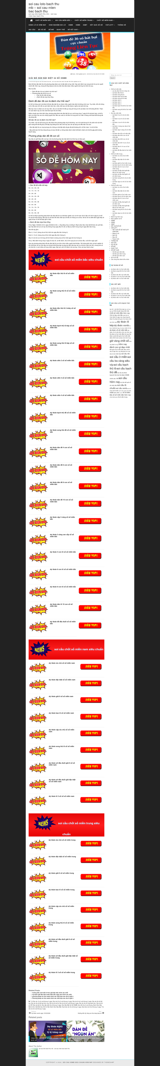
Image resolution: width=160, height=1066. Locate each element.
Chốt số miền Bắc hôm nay (120, 313)
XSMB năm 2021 (115, 392)
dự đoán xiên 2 (116, 100)
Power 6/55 (115, 239)
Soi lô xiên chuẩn (122, 390)
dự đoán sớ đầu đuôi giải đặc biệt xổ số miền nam (121, 206)
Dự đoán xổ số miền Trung (125, 338)
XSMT (85, 25)
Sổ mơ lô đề (114, 257)
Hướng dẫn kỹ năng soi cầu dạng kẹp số (90, 1012)
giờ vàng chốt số (119, 340)
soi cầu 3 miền (118, 357)
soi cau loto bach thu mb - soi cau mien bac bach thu (51, 81)
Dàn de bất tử (37, 1005)
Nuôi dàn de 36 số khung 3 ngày (91, 1007)
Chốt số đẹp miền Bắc (116, 315)
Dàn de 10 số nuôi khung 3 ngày (42, 1001)
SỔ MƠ (51, 29)
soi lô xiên (115, 391)
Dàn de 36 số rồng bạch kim (87, 1003)
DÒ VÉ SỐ (42, 29)
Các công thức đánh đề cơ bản (120, 259)
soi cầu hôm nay (118, 380)
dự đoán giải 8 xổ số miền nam (121, 194)
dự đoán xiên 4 (116, 104)
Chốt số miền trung (84, 20)
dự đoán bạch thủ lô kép (119, 96)
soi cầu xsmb (121, 388)
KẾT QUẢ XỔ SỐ (96, 25)
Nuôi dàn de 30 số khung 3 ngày (71, 1007)
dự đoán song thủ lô (118, 94)
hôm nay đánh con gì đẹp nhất (120, 346)
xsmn (121, 392)
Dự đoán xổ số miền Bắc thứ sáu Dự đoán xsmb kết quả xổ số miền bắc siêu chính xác (120, 336)
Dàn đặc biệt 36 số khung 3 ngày (51, 1005)
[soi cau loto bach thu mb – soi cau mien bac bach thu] (31, 20)
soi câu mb (125, 353)
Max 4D (114, 237)
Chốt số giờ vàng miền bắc (121, 311)
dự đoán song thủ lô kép (119, 98)
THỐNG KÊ (122, 25)
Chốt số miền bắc (43, 20)
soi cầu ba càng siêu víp (120, 360)
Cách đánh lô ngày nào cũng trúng (119, 317)
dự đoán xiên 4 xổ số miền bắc (120, 278)
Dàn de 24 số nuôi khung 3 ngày (81, 1001)
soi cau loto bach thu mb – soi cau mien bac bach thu (44, 7)
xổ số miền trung (122, 397)
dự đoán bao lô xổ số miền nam (121, 196)
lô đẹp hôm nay (116, 351)
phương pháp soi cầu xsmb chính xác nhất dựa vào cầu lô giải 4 (52, 996)
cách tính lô (126, 315)
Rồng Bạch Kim (124, 351)
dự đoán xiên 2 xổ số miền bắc (120, 269)
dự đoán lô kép (119, 323)
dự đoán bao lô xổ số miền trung (122, 165)
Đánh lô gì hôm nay (37, 25)
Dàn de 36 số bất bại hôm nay (40, 1003)
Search (112, 78)
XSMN (78, 25)
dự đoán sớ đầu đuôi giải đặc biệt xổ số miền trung (121, 171)
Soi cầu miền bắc (63, 20)
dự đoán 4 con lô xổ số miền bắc (120, 276)
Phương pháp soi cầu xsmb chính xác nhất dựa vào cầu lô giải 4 (52, 998)
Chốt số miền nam (105, 20)
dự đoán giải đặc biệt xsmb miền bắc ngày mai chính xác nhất (52, 994)
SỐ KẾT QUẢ (73, 29)
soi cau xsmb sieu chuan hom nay (77, 1062)
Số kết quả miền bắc (118, 252)
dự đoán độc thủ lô (118, 93)
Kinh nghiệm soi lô (57, 25)
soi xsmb (129, 390)
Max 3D (114, 235)
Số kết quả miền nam (118, 256)
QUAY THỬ (61, 29)
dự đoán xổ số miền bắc (119, 330)
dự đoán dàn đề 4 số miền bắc (121, 133)
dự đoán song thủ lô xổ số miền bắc (62, 292)
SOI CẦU (32, 29)
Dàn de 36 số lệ (54, 1003)
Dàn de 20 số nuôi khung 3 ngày (62, 1001)
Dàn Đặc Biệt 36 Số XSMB (69, 1005)
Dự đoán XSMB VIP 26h (125, 328)
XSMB (71, 25)
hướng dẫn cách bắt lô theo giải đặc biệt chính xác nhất (50, 993)
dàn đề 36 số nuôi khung (85, 1005)
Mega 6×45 (115, 233)
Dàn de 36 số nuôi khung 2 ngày (68, 1003)
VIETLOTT (110, 25)
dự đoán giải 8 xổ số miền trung (121, 163)
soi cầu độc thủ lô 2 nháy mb (120, 91)
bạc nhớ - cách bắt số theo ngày (117, 309)
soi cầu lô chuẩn (118, 386)
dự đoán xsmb (121, 325)
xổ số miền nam (113, 397)
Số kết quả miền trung (118, 254)
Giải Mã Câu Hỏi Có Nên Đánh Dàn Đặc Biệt (48, 1007)
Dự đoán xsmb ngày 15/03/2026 (40, 1012)
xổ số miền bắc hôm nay (122, 395)
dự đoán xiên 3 (116, 102)
